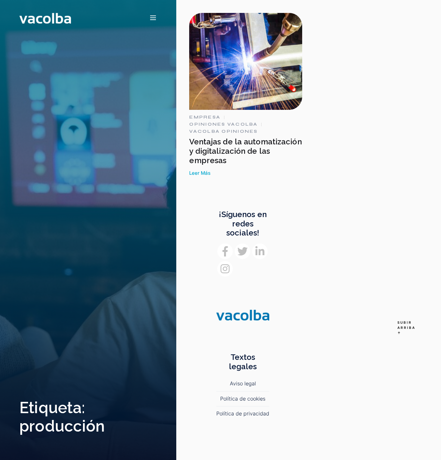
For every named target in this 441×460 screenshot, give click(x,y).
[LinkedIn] (260, 251)
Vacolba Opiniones (223, 131)
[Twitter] (242, 251)
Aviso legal (243, 383)
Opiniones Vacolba (223, 124)
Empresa (205, 117)
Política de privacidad (242, 413)
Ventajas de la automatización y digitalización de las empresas (245, 151)
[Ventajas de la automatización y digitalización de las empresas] (245, 61)
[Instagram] (225, 269)
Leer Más (199, 173)
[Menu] (153, 18)
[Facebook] (225, 251)
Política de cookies (242, 398)
